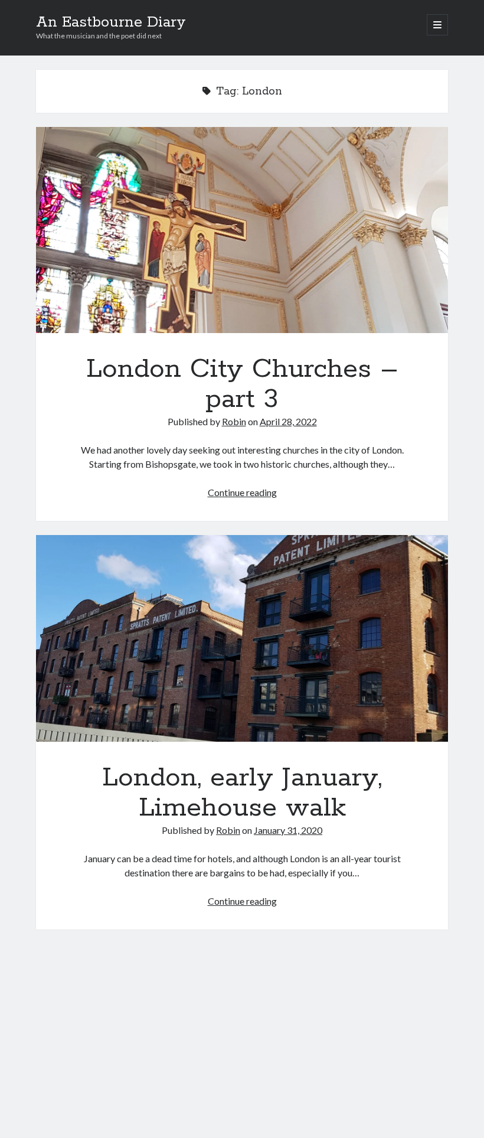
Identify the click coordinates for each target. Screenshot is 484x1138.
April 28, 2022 (288, 421)
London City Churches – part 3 (242, 230)
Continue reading (242, 492)
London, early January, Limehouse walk (242, 638)
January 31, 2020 (288, 830)
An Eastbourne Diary (111, 22)
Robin (234, 421)
